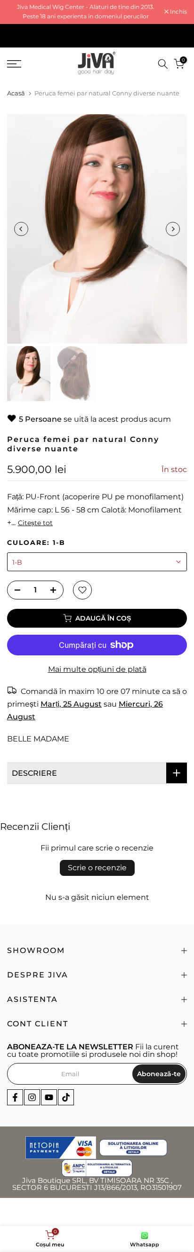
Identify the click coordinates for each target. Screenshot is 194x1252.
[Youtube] (49, 1097)
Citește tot (35, 523)
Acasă (16, 93)
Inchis (178, 12)
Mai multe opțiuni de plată (97, 669)
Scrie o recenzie (97, 867)
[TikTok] (66, 1097)
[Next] (173, 229)
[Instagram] (32, 1097)
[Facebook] (15, 1097)
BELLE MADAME (38, 738)
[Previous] (21, 229)
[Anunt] (86, 12)
